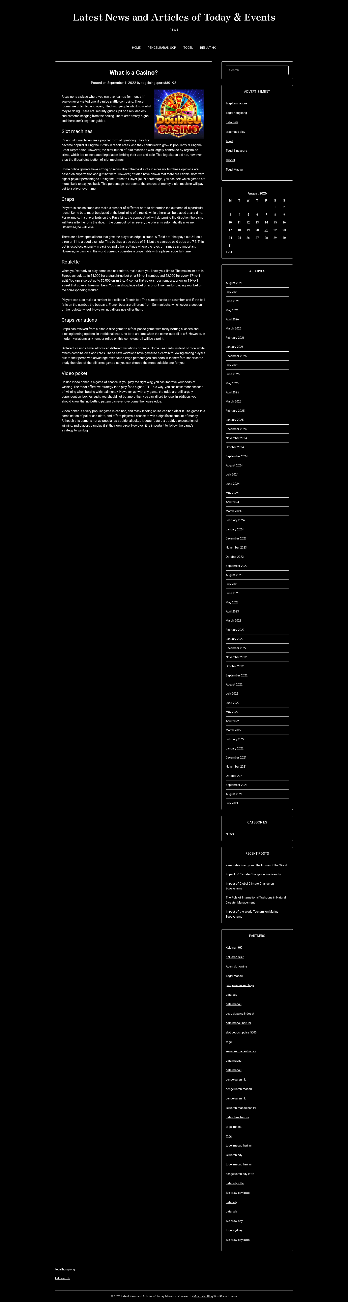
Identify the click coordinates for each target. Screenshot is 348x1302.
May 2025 (232, 383)
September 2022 (237, 675)
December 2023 (236, 538)
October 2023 (235, 557)
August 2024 (234, 465)
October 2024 (235, 447)
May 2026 (232, 310)
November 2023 (236, 547)
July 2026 (232, 292)
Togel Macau (234, 169)
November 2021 (236, 766)
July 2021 (232, 803)
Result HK (208, 47)
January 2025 (234, 420)
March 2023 (233, 620)
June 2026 (232, 301)
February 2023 (235, 630)
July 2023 (232, 584)
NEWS (230, 834)
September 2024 (237, 456)
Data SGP (232, 122)
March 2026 (233, 328)
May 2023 (232, 602)
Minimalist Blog (203, 1296)
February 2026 (235, 338)
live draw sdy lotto (238, 1240)
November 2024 (236, 438)
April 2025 (232, 392)
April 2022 (232, 721)
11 (239, 222)
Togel (188, 47)
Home (136, 47)
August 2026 (234, 283)
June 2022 (232, 703)
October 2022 (235, 666)
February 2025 (235, 411)
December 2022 (236, 648)
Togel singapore (236, 103)
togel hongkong (65, 1269)
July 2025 (232, 365)
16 (284, 222)
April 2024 (232, 502)
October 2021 (235, 776)
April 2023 (232, 611)
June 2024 (232, 484)
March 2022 (233, 730)
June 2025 (232, 374)
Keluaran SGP (235, 957)
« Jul (229, 252)
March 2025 (233, 401)
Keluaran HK (234, 947)
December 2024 (236, 429)
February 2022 (235, 739)
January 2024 (234, 529)
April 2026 (232, 319)
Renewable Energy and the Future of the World (256, 865)
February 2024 (235, 520)
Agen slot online (236, 966)
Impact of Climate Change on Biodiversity (253, 874)
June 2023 (232, 593)
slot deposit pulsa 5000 (241, 1032)
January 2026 (234, 347)
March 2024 (233, 511)
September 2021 (237, 785)
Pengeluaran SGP (162, 47)
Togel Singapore (236, 150)
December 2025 (236, 356)
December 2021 (236, 757)
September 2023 (237, 566)
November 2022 (236, 657)
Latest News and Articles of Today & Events (174, 16)
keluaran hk (62, 1278)
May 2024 (232, 493)
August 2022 (234, 684)
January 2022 (234, 748)
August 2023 (234, 575)
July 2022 (232, 693)
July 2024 (232, 474)
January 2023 (234, 639)
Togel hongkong (236, 113)
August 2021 (234, 794)
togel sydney (234, 1230)
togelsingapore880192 (158, 83)
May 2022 (232, 712)
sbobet (230, 160)
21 (266, 230)
